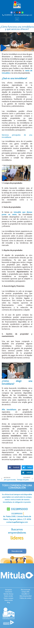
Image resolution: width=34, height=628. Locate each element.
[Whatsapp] (22, 12)
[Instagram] (17, 12)
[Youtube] (20, 12)
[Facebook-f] (14, 12)
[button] (17, 19)
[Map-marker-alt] (11, 12)
